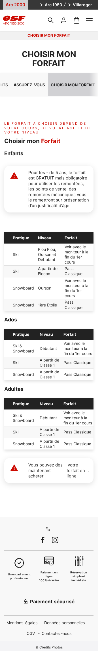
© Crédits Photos (49, 647)
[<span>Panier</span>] (76, 20)
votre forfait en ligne (76, 470)
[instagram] (55, 540)
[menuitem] (25, 622)
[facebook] (43, 540)
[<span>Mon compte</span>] (63, 20)
